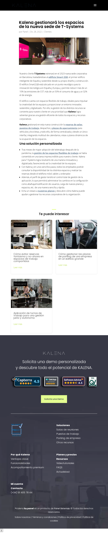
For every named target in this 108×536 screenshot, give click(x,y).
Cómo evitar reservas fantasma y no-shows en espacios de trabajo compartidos (31, 247)
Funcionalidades (20, 463)
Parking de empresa (68, 438)
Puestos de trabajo (67, 433)
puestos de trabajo (29, 128)
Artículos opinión (20, 225)
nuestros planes (46, 190)
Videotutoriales (65, 463)
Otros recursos (65, 442)
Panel (25, 31)
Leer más (18, 267)
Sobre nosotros (23, 517)
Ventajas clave (19, 459)
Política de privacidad (69, 517)
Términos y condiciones (44, 517)
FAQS (59, 467)
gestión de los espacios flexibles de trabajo (56, 153)
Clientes (47, 31)
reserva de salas (73, 124)
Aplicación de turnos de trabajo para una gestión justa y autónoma (31, 306)
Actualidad (63, 471)
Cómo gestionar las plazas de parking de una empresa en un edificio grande (76, 247)
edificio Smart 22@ (58, 77)
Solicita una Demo (54, 399)
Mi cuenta (17, 484)
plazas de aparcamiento (64, 128)
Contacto (17, 488)
